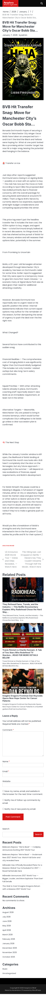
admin (24, 35)
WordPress (36, 990)
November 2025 (9, 952)
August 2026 (8, 912)
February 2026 (8, 939)
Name (6, 761)
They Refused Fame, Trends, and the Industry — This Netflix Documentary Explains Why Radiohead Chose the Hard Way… (22, 608)
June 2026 (7, 921)
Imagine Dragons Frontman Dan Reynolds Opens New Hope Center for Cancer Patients (22, 698)
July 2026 (6, 916)
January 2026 (8, 943)
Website (6, 781)
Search (5, 828)
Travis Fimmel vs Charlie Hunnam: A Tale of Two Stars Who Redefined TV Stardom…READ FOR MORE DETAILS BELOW (22, 654)
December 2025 (9, 948)
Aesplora (9, 2)
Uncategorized (8, 545)
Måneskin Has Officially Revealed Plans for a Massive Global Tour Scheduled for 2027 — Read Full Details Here (22, 868)
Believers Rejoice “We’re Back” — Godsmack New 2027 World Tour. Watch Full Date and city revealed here (22, 857)
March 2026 (7, 934)
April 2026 (6, 930)
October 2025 (8, 957)
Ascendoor (16, 990)
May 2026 (6, 925)
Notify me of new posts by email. (20, 809)
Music (4, 969)
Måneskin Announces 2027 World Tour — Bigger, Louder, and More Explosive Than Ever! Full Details (22, 878)
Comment (8, 730)
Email (5, 771)
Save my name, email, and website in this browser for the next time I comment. (22, 793)
